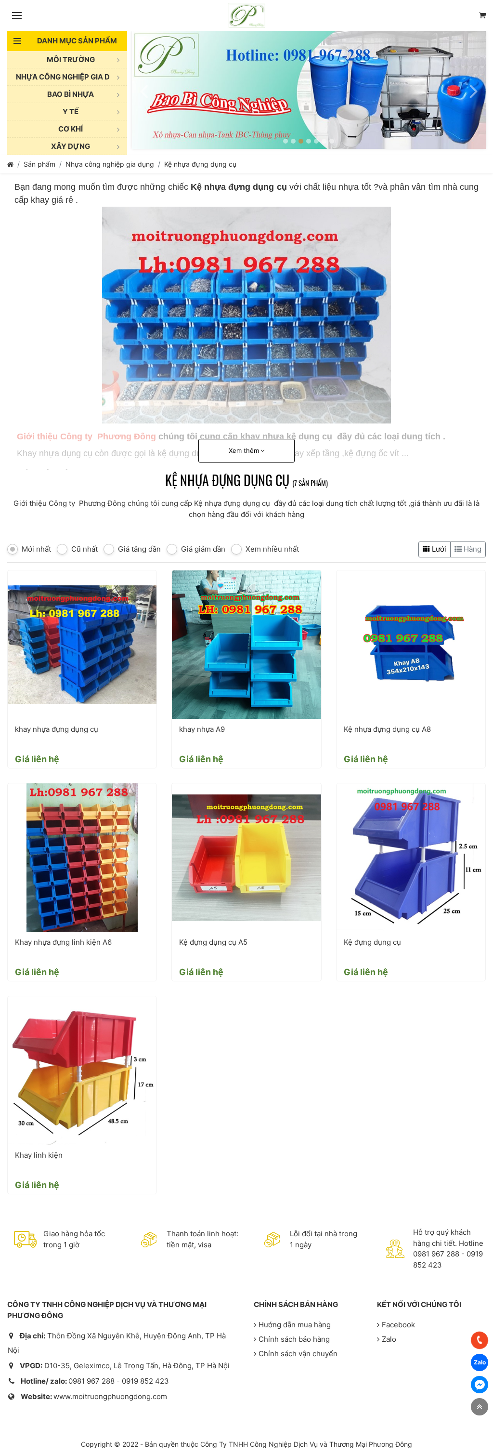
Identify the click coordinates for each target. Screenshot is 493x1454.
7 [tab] (331, 141)
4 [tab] (308, 141)
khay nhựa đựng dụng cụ (56, 729)
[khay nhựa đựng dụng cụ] (82, 644)
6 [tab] (324, 141)
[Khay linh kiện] (82, 1070)
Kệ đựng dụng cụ (372, 942)
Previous (144, 90)
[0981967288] (479, 1340)
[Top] (479, 1406)
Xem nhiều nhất (272, 549)
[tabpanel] (309, 90)
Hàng (471, 549)
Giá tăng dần (139, 549)
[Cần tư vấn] (482, 15)
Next (474, 90)
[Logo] (246, 15)
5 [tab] (316, 141)
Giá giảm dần (203, 549)
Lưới (438, 549)
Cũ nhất (84, 549)
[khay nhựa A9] (246, 644)
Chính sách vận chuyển (298, 1353)
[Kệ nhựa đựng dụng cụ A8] (411, 644)
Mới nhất (36, 549)
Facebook (398, 1324)
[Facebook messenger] (479, 1384)
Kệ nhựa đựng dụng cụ (200, 164)
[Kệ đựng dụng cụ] (411, 857)
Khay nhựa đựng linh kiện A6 (64, 942)
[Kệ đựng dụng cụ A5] (246, 857)
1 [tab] (285, 141)
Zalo (389, 1339)
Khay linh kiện (39, 1155)
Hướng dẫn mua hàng (295, 1324)
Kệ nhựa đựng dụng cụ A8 (387, 729)
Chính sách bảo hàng (294, 1339)
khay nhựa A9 (202, 729)
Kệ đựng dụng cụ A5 (213, 942)
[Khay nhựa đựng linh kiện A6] (82, 857)
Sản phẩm (39, 164)
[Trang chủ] (10, 164)
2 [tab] (293, 141)
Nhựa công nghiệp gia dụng (109, 164)
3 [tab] (300, 141)
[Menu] (16, 15)
